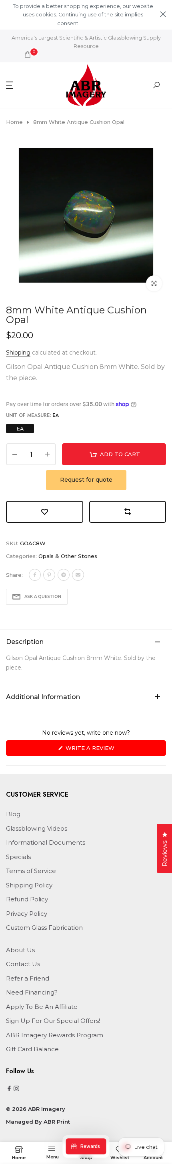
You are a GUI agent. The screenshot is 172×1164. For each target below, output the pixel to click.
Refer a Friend (27, 978)
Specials (18, 857)
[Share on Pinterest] (49, 575)
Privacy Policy (26, 913)
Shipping (18, 352)
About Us (20, 950)
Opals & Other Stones (67, 556)
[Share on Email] (78, 575)
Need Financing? (32, 992)
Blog (13, 814)
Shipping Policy (29, 885)
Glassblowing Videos (36, 828)
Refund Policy (27, 899)
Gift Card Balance (32, 1049)
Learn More (94, 23)
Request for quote (86, 479)
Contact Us (23, 964)
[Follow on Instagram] (16, 1089)
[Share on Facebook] (35, 575)
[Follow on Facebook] (9, 1089)
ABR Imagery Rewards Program (54, 1035)
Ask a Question (42, 596)
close (163, 14)
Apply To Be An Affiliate (42, 1007)
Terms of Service (31, 871)
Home (14, 122)
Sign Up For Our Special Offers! (53, 1020)
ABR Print (57, 1121)
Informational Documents (45, 842)
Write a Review (103, 750)
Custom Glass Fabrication (44, 927)
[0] (28, 54)
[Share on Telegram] (64, 575)
